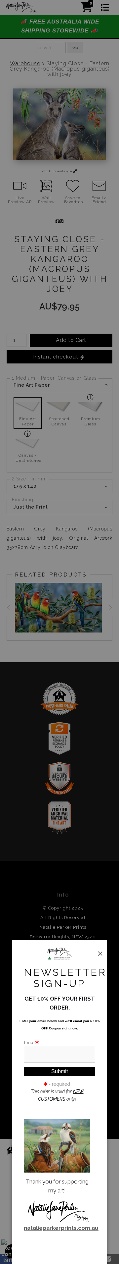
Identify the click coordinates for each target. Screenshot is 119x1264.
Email (29, 1042)
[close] (100, 954)
